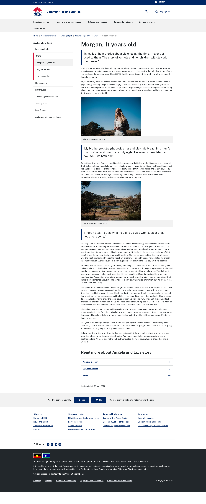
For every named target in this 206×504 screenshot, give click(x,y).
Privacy (48, 481)
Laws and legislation (112, 414)
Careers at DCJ (40, 418)
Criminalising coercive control (116, 426)
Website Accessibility (66, 481)
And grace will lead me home (48, 117)
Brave (96, 36)
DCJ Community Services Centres (153, 426)
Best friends (40, 110)
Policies (36, 429)
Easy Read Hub (75, 422)
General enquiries (146, 418)
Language (162, 11)
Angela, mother (43, 69)
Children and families (49, 36)
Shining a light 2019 (82, 36)
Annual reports (75, 426)
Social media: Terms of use (119, 481)
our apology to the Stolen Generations (65, 474)
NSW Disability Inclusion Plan (81, 429)
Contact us (143, 414)
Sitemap (37, 481)
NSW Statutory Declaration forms (83, 418)
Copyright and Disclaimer (91, 481)
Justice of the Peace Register (116, 418)
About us (38, 414)
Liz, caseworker (43, 76)
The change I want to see (46, 97)
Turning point (41, 103)
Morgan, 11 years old (46, 63)
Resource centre (76, 414)
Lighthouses (40, 90)
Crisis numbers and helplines (150, 422)
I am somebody (42, 49)
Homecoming (41, 83)
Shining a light (66, 36)
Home (35, 36)
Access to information (43, 426)
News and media (40, 422)
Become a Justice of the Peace (116, 422)
